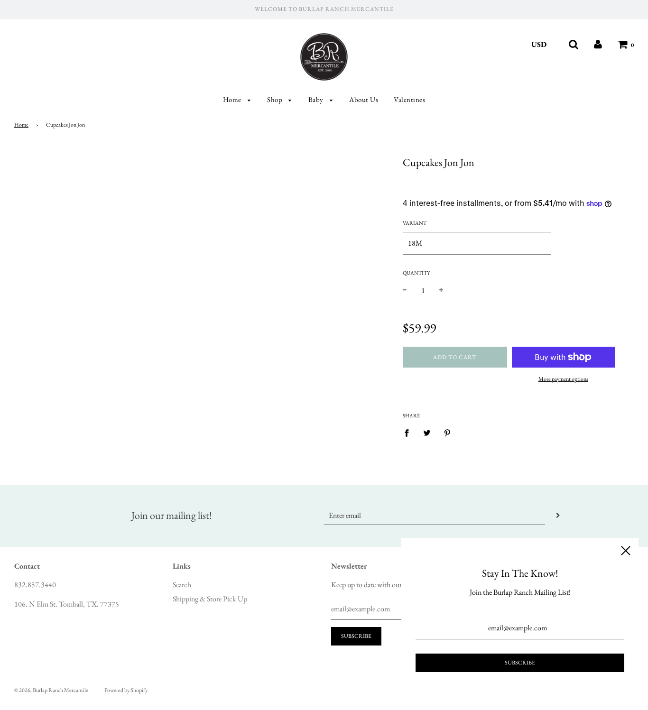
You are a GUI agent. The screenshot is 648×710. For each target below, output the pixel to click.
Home (233, 99)
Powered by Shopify (126, 690)
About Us (363, 99)
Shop (275, 99)
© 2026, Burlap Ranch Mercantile (51, 690)
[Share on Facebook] (409, 432)
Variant (414, 223)
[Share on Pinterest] (447, 432)
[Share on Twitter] (426, 432)
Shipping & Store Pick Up (210, 599)
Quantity (416, 272)
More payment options (563, 379)
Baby (316, 99)
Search (182, 585)
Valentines (409, 99)
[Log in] (598, 44)
